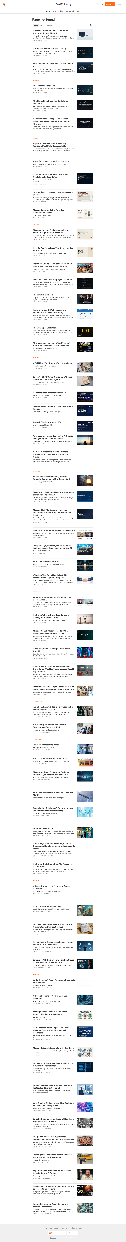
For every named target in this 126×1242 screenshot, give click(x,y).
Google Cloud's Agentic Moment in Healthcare (54, 530)
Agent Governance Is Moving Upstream (51, 161)
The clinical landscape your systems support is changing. (52, 692)
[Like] (34, 58)
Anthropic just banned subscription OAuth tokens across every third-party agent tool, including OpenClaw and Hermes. (52, 461)
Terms (67, 1228)
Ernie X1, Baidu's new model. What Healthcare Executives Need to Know (53, 1120)
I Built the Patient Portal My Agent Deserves (52, 279)
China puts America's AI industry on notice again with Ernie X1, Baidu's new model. (53, 1125)
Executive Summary (39, 1017)
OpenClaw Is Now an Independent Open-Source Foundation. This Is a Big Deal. (53, 655)
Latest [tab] (36, 25)
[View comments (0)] (48, 43)
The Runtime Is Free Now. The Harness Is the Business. (53, 193)
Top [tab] (41, 25)
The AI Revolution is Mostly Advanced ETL (47, 1108)
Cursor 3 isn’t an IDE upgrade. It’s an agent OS (48, 382)
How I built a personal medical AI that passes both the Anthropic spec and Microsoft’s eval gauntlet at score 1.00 (52, 331)
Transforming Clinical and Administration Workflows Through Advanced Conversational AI (54, 1143)
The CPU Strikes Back (43, 295)
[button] (47, 11)
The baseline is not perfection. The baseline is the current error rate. (52, 181)
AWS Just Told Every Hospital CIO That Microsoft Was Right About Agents (50, 576)
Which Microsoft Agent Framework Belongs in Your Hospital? (54, 981)
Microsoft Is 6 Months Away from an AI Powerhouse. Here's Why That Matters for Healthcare (52, 512)
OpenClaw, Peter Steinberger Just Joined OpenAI (51, 650)
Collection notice (76, 1228)
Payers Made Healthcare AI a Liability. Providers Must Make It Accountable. (50, 144)
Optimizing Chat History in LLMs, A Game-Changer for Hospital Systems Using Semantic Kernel (54, 846)
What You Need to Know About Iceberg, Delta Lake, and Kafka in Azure (54, 1052)
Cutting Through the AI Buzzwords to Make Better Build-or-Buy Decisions (53, 948)
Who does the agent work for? (46, 561)
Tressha (43, 763)
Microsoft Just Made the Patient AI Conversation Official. (48, 211)
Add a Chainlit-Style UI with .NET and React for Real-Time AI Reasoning (53, 1069)
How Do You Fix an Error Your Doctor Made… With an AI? (53, 249)
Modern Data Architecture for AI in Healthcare (53, 1048)
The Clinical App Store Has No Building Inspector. (50, 102)
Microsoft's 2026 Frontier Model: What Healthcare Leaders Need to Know (50, 632)
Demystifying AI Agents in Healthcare (45, 1176)
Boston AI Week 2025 (43, 828)
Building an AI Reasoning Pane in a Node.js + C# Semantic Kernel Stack (53, 1064)
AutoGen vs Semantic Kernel (42, 985)
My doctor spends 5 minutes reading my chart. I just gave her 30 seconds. (51, 231)
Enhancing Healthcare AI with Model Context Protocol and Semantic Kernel (53, 1086)
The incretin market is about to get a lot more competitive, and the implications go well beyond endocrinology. (53, 675)
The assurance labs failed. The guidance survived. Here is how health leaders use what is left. (52, 52)
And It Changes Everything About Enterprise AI (49, 620)
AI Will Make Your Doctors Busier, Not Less (52, 363)
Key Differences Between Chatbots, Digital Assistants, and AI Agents (52, 1171)
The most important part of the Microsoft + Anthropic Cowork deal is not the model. (52, 344)
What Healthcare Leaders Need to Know (46, 891)
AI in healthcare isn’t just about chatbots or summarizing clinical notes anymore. (52, 1092)
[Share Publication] (102, 4)
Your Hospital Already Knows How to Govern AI (53, 65)
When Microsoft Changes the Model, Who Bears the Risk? (52, 598)
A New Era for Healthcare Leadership (45, 813)
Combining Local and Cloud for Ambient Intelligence (51, 909)
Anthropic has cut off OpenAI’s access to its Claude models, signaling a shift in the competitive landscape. (53, 870)
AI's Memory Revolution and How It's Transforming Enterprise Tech (49, 726)
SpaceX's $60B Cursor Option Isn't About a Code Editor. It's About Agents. (52, 378)
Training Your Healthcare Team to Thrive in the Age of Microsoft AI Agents (52, 1156)
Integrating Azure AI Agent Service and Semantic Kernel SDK (50, 1205)
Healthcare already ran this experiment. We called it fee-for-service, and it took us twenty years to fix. (53, 128)
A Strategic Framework (41, 1160)
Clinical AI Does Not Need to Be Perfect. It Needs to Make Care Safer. (51, 175)
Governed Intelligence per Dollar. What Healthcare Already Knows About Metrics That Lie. (51, 121)
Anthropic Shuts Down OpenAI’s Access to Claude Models (52, 865)
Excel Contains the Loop (44, 86)
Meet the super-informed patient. (44, 366)
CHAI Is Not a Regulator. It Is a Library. (50, 48)
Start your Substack (58, 1233)
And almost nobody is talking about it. (46, 348)
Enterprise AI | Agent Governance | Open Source (49, 164)
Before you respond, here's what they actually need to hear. (53, 441)
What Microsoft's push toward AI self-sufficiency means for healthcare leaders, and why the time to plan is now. (53, 603)
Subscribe (109, 4)
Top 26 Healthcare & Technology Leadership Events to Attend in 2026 (53, 708)
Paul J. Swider (42, 40)
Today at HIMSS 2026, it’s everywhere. (46, 551)
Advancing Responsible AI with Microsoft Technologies (51, 761)
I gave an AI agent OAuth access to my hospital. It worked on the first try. (50, 311)
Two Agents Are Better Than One (44, 748)
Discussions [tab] (48, 25)
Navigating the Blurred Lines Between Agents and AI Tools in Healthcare (53, 943)
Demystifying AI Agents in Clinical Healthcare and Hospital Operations (53, 1187)
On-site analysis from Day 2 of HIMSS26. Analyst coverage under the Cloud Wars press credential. (53, 498)
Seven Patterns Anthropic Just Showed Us (47, 395)
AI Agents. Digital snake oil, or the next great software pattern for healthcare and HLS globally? (51, 1193)
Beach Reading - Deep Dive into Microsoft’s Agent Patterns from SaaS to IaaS (52, 925)
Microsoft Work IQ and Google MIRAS (46, 730)
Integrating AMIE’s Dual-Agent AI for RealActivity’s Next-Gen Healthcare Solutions (53, 1138)
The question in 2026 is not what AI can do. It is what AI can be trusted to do (53, 534)
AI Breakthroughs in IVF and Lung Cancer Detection (51, 887)
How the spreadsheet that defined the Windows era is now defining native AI (53, 89)
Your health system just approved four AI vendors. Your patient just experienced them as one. (52, 107)
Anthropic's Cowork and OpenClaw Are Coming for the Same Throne (51, 616)
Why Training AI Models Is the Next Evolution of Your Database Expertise (53, 1104)
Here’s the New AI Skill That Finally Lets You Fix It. (50, 253)
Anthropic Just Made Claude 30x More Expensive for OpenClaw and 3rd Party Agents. (50, 454)
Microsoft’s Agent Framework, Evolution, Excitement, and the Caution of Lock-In (51, 773)
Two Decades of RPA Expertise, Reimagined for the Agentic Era (53, 1036)
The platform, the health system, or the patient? (49, 564)
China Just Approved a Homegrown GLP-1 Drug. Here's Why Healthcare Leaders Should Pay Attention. (53, 669)
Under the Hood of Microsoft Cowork (49, 393)
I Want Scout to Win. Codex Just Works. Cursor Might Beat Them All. (51, 32)
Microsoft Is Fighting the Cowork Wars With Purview (53, 407)
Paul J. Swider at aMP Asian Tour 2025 (50, 758)
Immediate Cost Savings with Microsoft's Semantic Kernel (52, 965)
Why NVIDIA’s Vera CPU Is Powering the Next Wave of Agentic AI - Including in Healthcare (51, 298)
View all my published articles (43, 425)
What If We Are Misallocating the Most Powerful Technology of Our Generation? (51, 477)
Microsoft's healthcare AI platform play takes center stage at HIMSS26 (53, 493)
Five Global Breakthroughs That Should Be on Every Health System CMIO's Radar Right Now (53, 688)
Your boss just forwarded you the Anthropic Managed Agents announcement (53, 437)
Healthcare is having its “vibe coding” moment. (49, 269)
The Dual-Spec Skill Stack (44, 328)
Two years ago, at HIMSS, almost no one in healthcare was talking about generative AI (52, 546)
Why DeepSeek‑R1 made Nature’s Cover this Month (53, 793)
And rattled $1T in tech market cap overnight (48, 798)
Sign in (119, 4)
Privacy (62, 1228)
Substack (53, 1238)
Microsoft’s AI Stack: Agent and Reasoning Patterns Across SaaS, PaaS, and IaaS (53, 931)
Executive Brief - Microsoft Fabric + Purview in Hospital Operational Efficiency (53, 809)
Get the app (73, 1233)
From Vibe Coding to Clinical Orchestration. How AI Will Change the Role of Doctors (52, 265)
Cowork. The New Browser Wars (48, 422)
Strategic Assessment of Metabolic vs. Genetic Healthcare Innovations (50, 1013)
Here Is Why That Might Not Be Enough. (46, 412)
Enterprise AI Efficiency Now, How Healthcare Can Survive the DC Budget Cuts (53, 961)
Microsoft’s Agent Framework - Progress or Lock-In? (50, 777)
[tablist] (43, 25)
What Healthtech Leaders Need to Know (46, 1001)
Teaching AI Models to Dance (46, 745)
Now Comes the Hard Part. (42, 215)
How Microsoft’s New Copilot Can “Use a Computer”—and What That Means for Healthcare (51, 1030)
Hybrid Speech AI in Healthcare (47, 906)
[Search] (97, 4)
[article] (63, 37)
